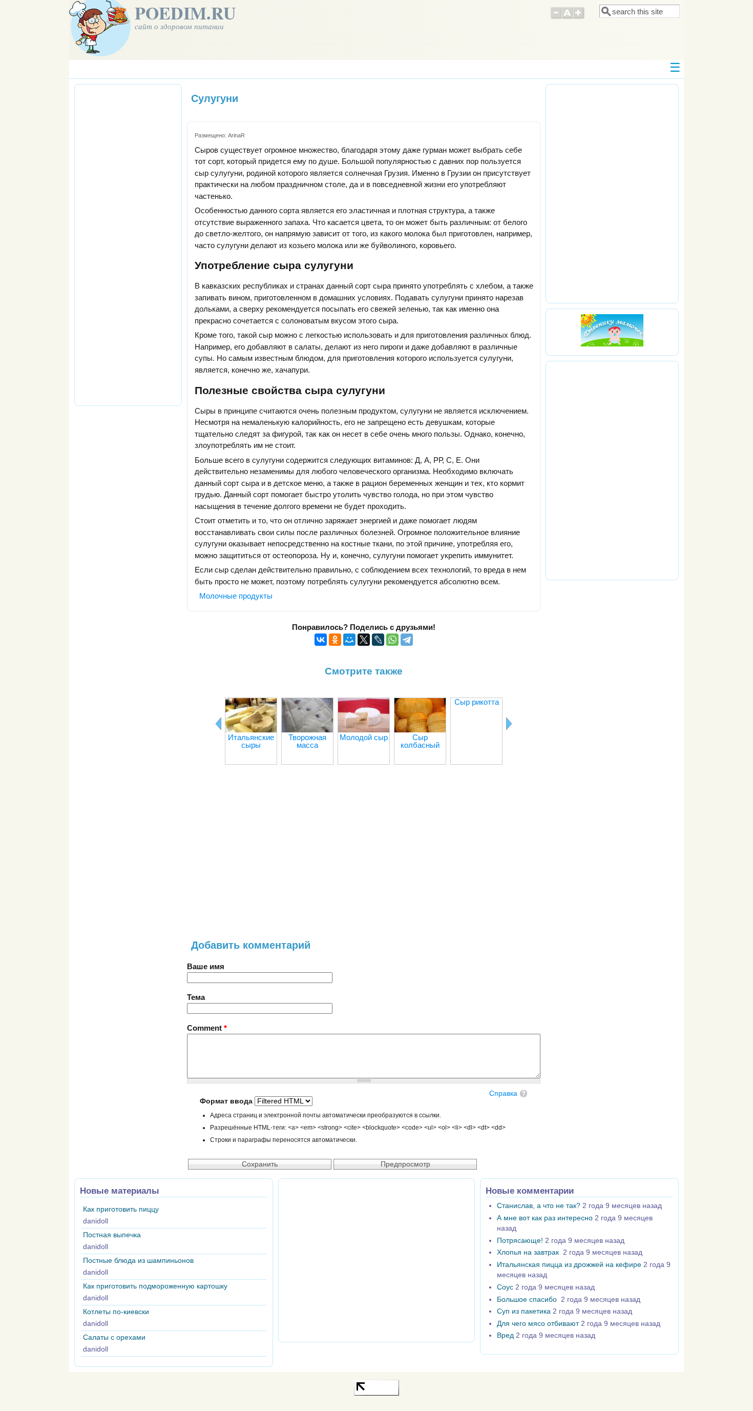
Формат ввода (227, 1101)
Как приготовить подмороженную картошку (155, 1286)
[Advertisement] (363, 857)
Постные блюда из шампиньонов (138, 1260)
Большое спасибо (528, 1299)
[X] (364, 639)
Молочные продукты (236, 595)
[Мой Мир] (349, 639)
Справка (503, 1093)
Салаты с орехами (114, 1337)
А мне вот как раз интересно (545, 1218)
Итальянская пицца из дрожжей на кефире (569, 1265)
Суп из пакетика (524, 1311)
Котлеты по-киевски (116, 1312)
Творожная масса (307, 741)
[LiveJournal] (378, 639)
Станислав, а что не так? (538, 1206)
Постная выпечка (112, 1235)
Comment (207, 1028)
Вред (505, 1335)
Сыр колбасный (420, 741)
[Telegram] (407, 639)
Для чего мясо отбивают (538, 1323)
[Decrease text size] (555, 17)
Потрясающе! (520, 1240)
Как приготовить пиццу (121, 1209)
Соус (505, 1287)
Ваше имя (205, 966)
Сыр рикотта (476, 702)
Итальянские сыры (251, 741)
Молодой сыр (364, 737)
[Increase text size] (579, 17)
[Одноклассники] (335, 639)
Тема (196, 997)
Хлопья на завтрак (529, 1252)
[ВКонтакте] (321, 639)
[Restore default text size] (567, 17)
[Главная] (100, 53)
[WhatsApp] (392, 639)
